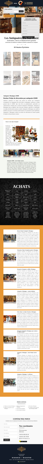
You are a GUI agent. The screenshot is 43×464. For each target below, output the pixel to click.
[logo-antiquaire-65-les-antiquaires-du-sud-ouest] (8, 3)
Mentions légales (30, 459)
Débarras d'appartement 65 (7, 77)
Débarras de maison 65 (26, 58)
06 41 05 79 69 (30, 3)
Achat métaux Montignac (21, 408)
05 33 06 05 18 (30, 2)
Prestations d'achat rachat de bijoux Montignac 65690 (34, 408)
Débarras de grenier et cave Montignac (9, 408)
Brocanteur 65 (35, 77)
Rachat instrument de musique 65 (26, 77)
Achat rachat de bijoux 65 (17, 58)
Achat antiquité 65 (17, 77)
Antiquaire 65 (7, 58)
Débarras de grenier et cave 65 (35, 58)
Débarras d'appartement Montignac (21, 406)
